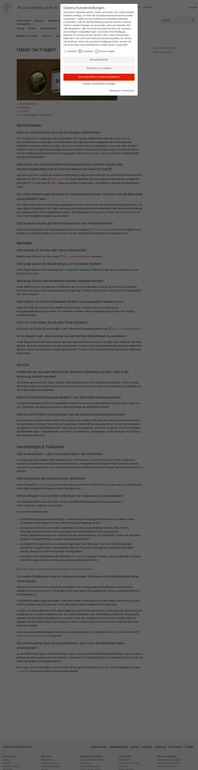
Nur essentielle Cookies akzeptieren (99, 77)
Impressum (114, 91)
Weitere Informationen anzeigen (99, 84)
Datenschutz (128, 91)
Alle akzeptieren (99, 60)
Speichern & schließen (99, 68)
